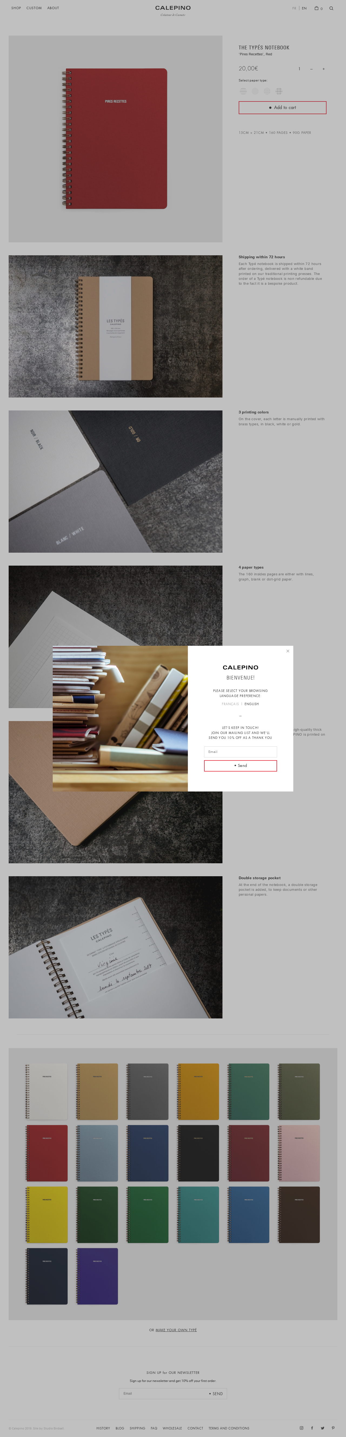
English (252, 704)
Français (230, 704)
